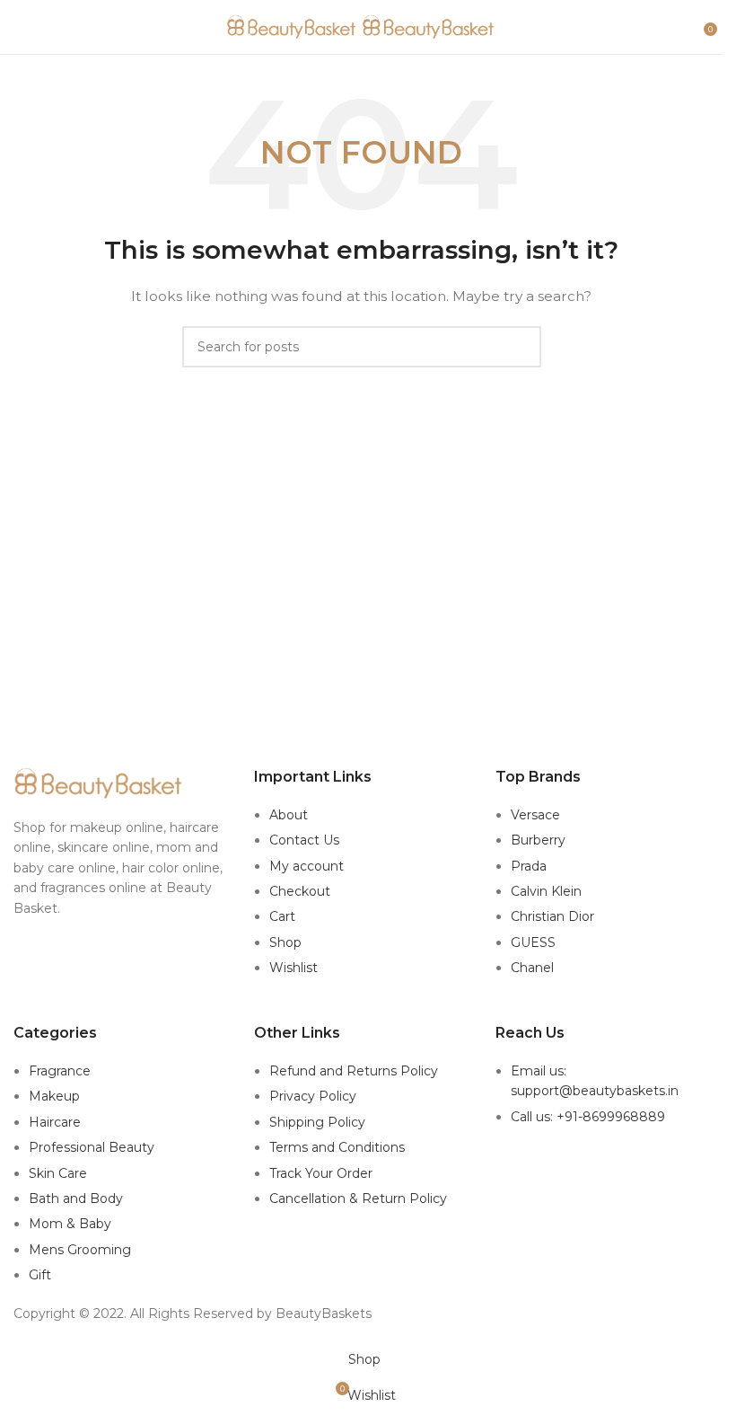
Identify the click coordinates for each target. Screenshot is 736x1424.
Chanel (532, 968)
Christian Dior (552, 916)
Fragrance (60, 1071)
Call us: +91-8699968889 (588, 1117)
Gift (40, 1275)
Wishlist (293, 968)
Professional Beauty (91, 1147)
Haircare (55, 1122)
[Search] (691, 27)
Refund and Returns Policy (353, 1071)
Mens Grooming (80, 1250)
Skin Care (58, 1173)
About (288, 815)
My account (306, 866)
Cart (282, 916)
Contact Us (304, 840)
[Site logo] (294, 26)
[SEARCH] (520, 346)
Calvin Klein (546, 891)
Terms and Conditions (337, 1147)
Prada (529, 866)
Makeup (54, 1096)
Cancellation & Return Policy (358, 1198)
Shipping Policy (317, 1122)
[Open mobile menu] (20, 27)
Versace (535, 815)
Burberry (538, 840)
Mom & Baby (70, 1224)
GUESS (533, 942)
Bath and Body (76, 1198)
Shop (285, 942)
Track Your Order (320, 1173)
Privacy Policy (312, 1096)
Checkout (299, 891)
